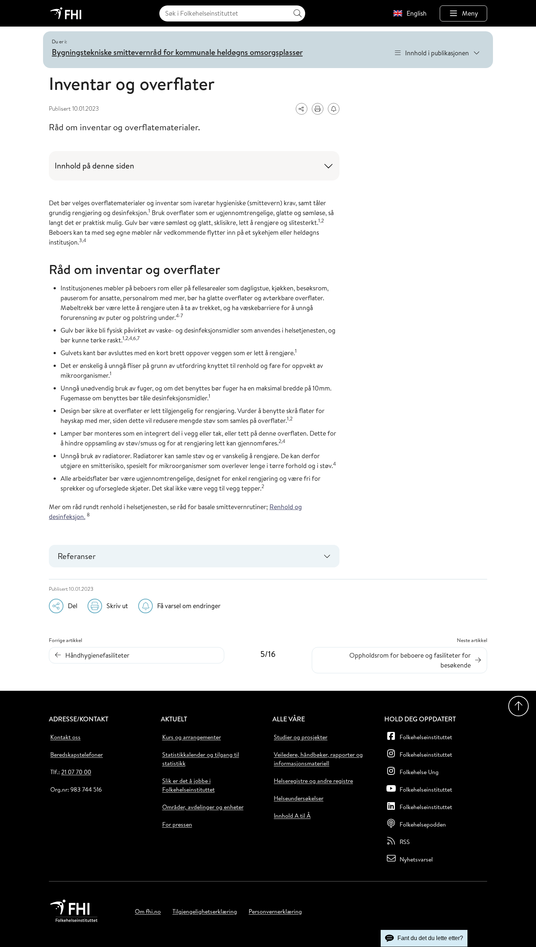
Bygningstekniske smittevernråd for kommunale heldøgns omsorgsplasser (177, 52)
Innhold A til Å (292, 816)
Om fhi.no (148, 911)
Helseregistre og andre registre (313, 781)
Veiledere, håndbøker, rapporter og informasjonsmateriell (318, 758)
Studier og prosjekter (300, 737)
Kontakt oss (65, 737)
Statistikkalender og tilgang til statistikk (200, 758)
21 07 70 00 (76, 772)
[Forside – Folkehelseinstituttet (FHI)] (65, 13)
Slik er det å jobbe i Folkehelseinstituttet (188, 785)
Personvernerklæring (275, 911)
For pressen (177, 824)
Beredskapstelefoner (76, 754)
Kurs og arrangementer (191, 737)
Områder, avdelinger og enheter (203, 807)
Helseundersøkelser (298, 798)
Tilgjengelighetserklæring (204, 911)
